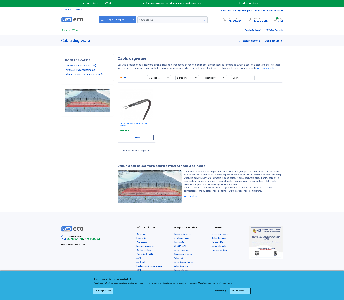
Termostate (179, 242)
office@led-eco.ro (76, 245)
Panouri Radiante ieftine (81, 70)
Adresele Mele (218, 242)
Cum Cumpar (142, 242)
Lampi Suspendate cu (183, 262)
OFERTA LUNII (180, 246)
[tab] (121, 76)
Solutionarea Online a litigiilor (149, 266)
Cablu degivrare (181, 266)
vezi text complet (265, 68)
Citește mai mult (239, 291)
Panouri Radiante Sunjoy (81, 65)
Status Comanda (219, 238)
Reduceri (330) (70, 30)
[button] (117, 19)
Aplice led (178, 258)
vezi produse (190, 196)
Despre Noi (141, 238)
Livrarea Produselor (145, 246)
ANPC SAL (140, 262)
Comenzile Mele (219, 246)
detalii (137, 137)
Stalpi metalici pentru (183, 254)
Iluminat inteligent (181, 270)
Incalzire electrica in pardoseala (85, 74)
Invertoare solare (181, 238)
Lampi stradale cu (181, 250)
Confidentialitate (143, 250)
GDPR (138, 270)
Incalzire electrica (251, 40)
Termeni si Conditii (144, 254)
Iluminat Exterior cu (182, 234)
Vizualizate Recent (220, 234)
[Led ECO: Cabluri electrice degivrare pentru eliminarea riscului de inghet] (77, 20)
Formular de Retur (219, 250)
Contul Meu (141, 234)
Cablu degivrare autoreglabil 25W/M (133, 124)
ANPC (138, 258)
